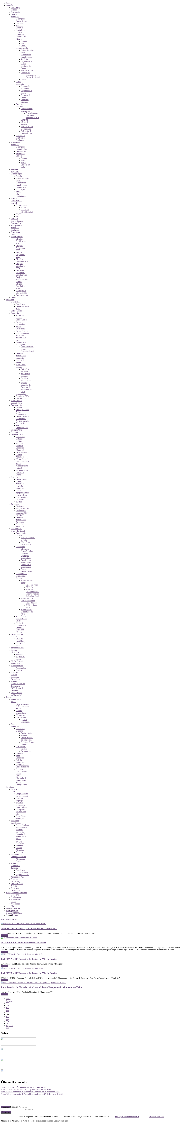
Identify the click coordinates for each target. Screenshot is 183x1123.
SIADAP (24, 120)
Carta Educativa (27, 347)
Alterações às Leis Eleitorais (21, 292)
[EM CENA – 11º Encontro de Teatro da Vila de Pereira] (23, 954)
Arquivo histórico (19, 444)
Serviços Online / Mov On (16, 893)
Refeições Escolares (25, 370)
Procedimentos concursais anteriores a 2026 (32, 115)
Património (20, 437)
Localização (15, 7)
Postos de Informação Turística (15, 865)
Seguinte (9, 1026)
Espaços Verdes (22, 785)
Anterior (9, 1001)
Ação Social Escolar (21, 366)
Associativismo (17, 666)
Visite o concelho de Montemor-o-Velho (23, 706)
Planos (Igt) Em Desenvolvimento (28, 599)
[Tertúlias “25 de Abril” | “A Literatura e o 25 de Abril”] (23, 924)
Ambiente (15, 432)
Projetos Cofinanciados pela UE (16, 200)
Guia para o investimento (21, 810)
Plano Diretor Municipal (21, 817)
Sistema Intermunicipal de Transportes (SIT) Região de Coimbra (18, 685)
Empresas (20, 845)
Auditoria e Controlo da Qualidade (20, 138)
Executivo (20, 23)
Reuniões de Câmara (21, 38)
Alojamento (20, 715)
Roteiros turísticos (19, 440)
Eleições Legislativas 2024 (20, 266)
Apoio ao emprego (19, 799)
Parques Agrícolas (20, 842)
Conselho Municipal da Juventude (21, 519)
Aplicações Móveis (15, 905)
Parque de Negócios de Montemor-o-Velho (21, 835)
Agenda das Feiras (20, 658)
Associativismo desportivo (22, 498)
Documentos (26, 129)
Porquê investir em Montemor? (22, 795)
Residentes (10, 300)
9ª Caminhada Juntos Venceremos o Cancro (23, 942)
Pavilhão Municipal (20, 487)
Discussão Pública (20, 631)
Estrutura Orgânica (19, 26)
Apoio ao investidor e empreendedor (21, 805)
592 (7, 1017)
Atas (23, 43)
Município (10, 5)
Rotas (18, 755)
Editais (23, 46)
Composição (21, 151)
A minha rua (16, 897)
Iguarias (24, 720)
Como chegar (21, 713)
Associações (21, 668)
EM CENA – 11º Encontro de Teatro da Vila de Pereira (29, 959)
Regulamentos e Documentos (22, 186)
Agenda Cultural (22, 421)
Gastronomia (21, 717)
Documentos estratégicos (21, 343)
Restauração (25, 722)
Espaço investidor (15, 790)
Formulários (25, 73)
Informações (21, 394)
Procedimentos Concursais (26, 110)
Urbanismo (20, 547)
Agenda (24, 41)
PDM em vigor (32, 585)
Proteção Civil (16, 430)
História (14, 10)
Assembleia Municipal (15, 143)
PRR (18, 216)
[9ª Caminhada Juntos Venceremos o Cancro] (19, 938)
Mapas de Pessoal (25, 123)
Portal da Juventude (20, 525)
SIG (17, 814)
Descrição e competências (21, 148)
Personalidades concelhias (22, 471)
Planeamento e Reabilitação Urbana (21, 576)
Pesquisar (5, 1107)
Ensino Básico (21, 320)
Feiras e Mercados (15, 651)
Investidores (10, 787)
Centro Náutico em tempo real (27, 739)
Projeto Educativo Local (27, 350)
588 (7, 1008)
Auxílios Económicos (26, 379)
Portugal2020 (21, 205)
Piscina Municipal (20, 482)
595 (7, 1023)
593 (7, 1019)
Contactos (15, 230)
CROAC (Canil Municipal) (17, 662)
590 (7, 1012)
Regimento (20, 153)
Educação (15, 313)
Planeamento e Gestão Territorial (33, 76)
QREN (19, 214)
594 (7, 1021)
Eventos (19, 475)
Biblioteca (20, 506)
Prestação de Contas (26, 67)
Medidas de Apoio (20, 860)
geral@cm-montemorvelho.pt (127, 1117)
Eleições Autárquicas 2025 (20, 248)
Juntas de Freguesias (15, 170)
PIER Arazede (31, 603)
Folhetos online (22, 872)
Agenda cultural (22, 764)
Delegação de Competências (26, 132)
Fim (7, 1028)
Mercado (19, 654)
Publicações (20, 189)
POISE (24, 207)
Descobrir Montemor (15, 725)
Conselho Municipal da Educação (21, 355)
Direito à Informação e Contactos (21, 625)
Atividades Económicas (16, 822)
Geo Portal (15, 895)
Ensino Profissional (20, 327)
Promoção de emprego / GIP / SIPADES (22, 513)
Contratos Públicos (25, 101)
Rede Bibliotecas (22, 452)
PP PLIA (29, 587)
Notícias (19, 176)
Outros (23, 79)
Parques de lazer (22, 508)
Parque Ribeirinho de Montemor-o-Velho (21, 779)
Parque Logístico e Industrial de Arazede (22, 827)
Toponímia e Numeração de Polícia (21, 618)
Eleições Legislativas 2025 (20, 254)
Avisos (18, 192)
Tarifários (24, 59)
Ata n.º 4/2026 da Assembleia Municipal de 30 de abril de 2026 (26, 1089)
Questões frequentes (15, 880)
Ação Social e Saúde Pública (16, 402)
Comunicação (16, 174)
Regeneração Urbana (21, 534)
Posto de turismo (22, 767)
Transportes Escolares (25, 375)
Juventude (15, 504)
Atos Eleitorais (17, 237)
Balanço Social (27, 70)
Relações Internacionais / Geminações (17, 221)
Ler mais (4, 935)
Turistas (9, 697)
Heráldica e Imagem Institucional (21, 32)
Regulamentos (26, 57)
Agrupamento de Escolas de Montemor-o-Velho (22, 336)
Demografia (15, 12)
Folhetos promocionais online (21, 771)
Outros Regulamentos (26, 570)
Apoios (19, 670)
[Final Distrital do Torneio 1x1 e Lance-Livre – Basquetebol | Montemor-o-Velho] (33, 982)
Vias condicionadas (21, 195)
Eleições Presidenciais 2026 (21, 241)
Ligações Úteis (17, 884)
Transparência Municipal (16, 226)
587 (7, 1005)
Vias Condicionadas (22, 426)
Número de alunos (20, 361)
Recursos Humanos (20, 105)
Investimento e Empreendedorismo (18, 855)
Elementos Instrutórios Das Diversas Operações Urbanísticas (27, 553)
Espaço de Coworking (15, 678)
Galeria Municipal (20, 455)
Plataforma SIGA (23, 396)
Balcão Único (16, 311)
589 (7, 1010)
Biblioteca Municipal (20, 449)
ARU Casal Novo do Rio (26, 543)
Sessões (19, 156)
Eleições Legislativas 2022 (20, 286)
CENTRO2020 (27, 212)
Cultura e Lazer (17, 434)
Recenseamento (22, 295)
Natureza (19, 753)
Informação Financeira (25, 87)
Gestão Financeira (20, 83)
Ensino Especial (22, 331)
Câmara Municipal (15, 15)
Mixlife (71, 1121)
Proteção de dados (156, 1117)
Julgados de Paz (17, 648)
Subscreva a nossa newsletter (12, 1109)
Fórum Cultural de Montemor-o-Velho (22, 461)
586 (7, 1003)
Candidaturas (21, 398)
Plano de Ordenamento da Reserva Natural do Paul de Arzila (32, 592)
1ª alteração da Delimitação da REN (27, 611)
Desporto (14, 477)
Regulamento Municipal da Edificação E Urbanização (26, 563)
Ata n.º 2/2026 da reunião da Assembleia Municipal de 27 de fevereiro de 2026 (32, 1094)
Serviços (19, 852)
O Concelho (16, 302)
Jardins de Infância (20, 316)
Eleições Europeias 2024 (22, 260)
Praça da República (20, 640)
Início (8, 3)
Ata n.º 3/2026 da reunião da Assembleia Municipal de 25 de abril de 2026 (30, 1092)
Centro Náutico (22, 479)
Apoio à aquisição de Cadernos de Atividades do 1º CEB (27, 387)
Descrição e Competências (21, 20)
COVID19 (15, 297)
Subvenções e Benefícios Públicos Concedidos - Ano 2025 (24, 1087)
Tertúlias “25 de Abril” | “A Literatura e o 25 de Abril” (29, 928)
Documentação (22, 48)
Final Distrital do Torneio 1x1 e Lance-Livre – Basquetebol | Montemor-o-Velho (41, 987)
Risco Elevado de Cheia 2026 (16, 694)
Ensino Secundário (20, 323)
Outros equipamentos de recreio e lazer (22, 492)
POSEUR (25, 210)
